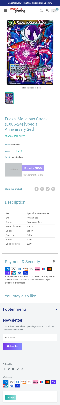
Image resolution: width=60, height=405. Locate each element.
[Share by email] (53, 189)
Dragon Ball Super (15, 136)
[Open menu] (5, 10)
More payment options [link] (33, 175)
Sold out (13, 169)
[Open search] (41, 10)
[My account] (47, 10)
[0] (54, 10)
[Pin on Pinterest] (42, 189)
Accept (11, 397)
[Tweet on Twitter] (48, 189)
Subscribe (12, 346)
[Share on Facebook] (37, 189)
